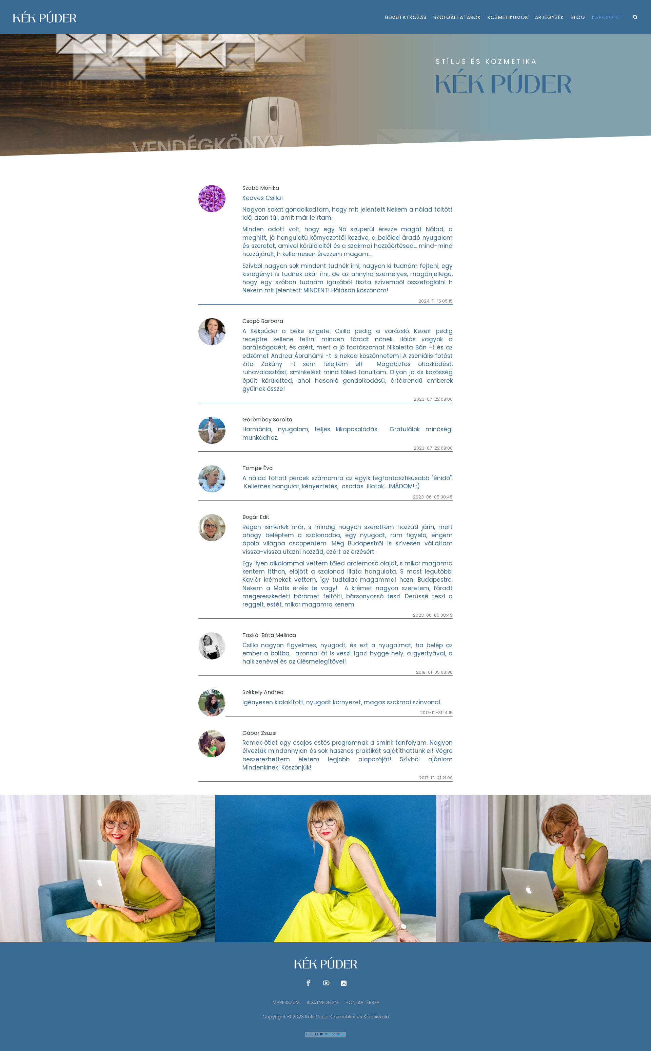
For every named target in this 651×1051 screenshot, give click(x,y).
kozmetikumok (508, 17)
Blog (578, 17)
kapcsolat (607, 17)
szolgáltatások (457, 17)
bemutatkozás (406, 17)
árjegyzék (549, 17)
